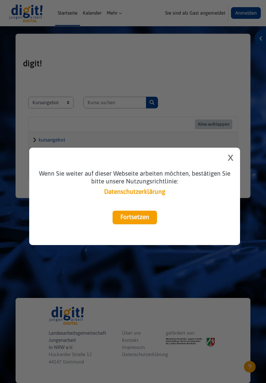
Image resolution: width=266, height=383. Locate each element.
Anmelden (246, 13)
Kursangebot (52, 139)
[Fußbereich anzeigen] (250, 367)
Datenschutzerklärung (134, 191)
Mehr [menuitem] (112, 13)
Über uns (131, 333)
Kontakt (130, 340)
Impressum (133, 347)
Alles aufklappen (213, 124)
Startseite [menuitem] (68, 13)
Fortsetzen (134, 216)
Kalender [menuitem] (92, 13)
